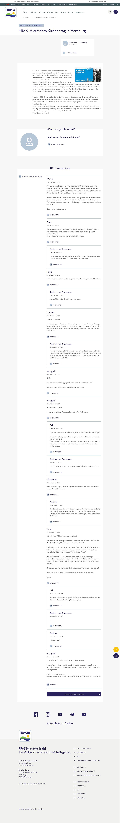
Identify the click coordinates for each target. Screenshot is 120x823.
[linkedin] (60, 714)
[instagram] (48, 714)
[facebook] (36, 714)
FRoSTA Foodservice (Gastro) (88, 775)
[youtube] (84, 714)
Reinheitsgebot (25, 4)
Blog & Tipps (51, 4)
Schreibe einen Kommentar (32, 176)
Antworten (54, 215)
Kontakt (112, 4)
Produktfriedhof (73, 4)
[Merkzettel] (117, 4)
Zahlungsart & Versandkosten (88, 760)
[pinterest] (72, 714)
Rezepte (43, 4)
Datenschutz (81, 794)
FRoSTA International (85, 771)
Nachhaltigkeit (35, 4)
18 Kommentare (71, 53)
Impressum (81, 798)
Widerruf (80, 786)
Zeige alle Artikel (58, 144)
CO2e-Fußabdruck (84, 748)
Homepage (26, 17)
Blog (32, 17)
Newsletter (81, 752)
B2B (6, 4)
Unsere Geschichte (62, 4)
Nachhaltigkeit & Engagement (31, 25)
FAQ (78, 756)
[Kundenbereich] (110, 12)
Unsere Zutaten (15, 4)
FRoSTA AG (80, 767)
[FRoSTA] (11, 12)
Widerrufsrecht (83, 782)
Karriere (105, 4)
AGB (78, 790)
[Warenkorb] (115, 12)
